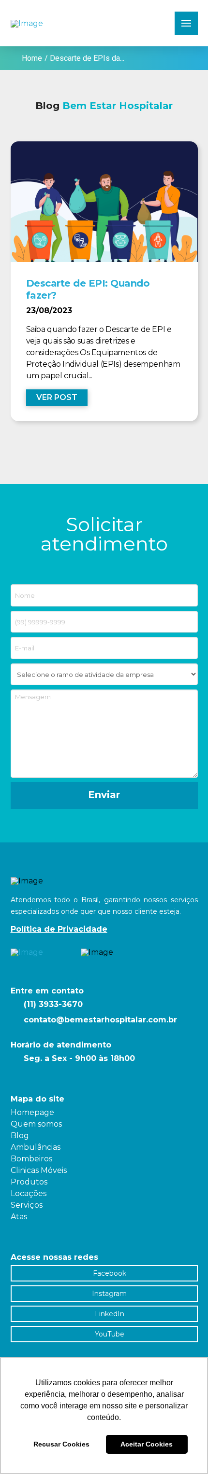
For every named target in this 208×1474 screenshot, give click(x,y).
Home (32, 58)
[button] (186, 23)
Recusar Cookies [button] (61, 1444)
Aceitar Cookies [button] (146, 1444)
